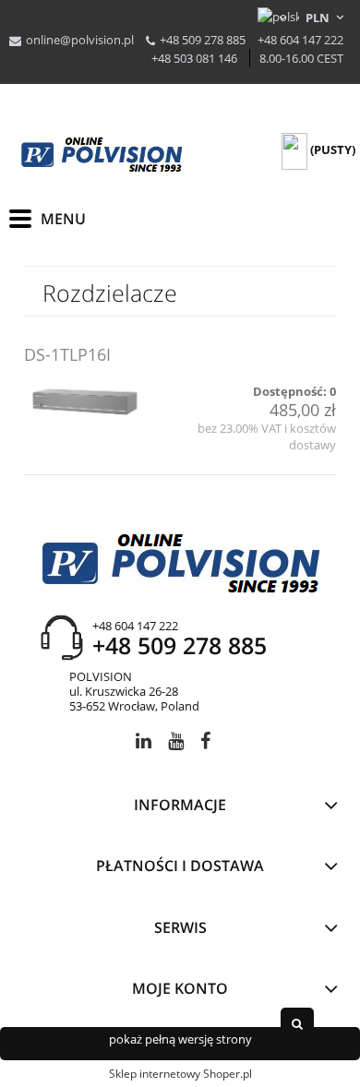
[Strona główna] (101, 155)
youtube (176, 744)
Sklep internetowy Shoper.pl (180, 1073)
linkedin (143, 744)
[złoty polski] (318, 17)
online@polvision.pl (80, 39)
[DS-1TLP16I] (86, 400)
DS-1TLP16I (67, 354)
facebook (205, 744)
